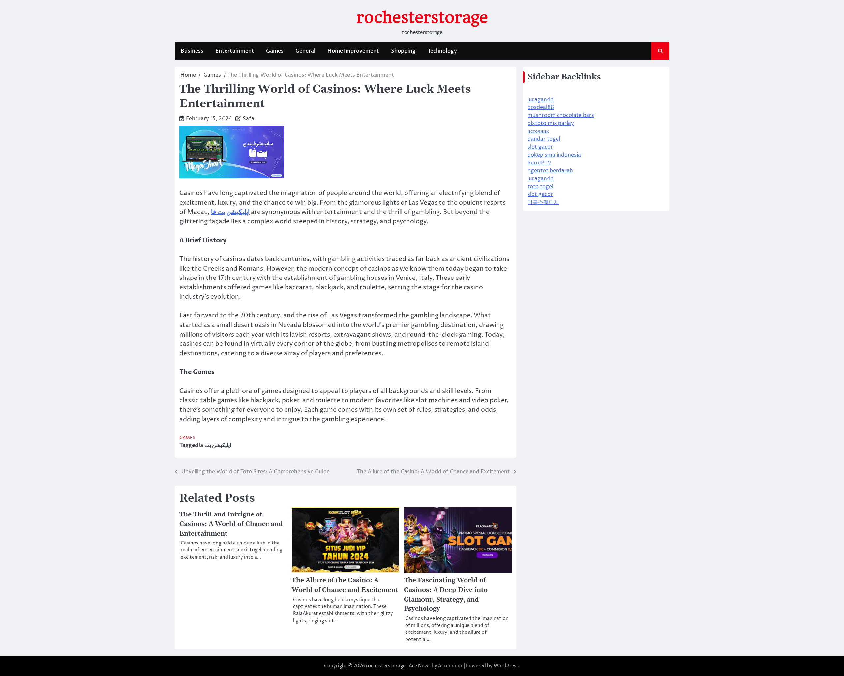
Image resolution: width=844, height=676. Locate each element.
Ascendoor (450, 666)
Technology (442, 51)
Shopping (403, 51)
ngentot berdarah (550, 170)
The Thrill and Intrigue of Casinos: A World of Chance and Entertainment (231, 524)
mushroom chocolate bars (561, 115)
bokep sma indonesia (554, 155)
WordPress (506, 666)
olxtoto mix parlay (551, 123)
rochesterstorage (422, 17)
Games (275, 51)
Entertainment (234, 51)
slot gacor (540, 147)
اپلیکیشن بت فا (215, 445)
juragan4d (541, 99)
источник (538, 131)
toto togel (540, 186)
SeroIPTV (539, 162)
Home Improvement (353, 51)
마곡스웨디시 (543, 202)
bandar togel (544, 139)
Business (192, 51)
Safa (248, 118)
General (305, 51)
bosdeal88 (541, 107)
